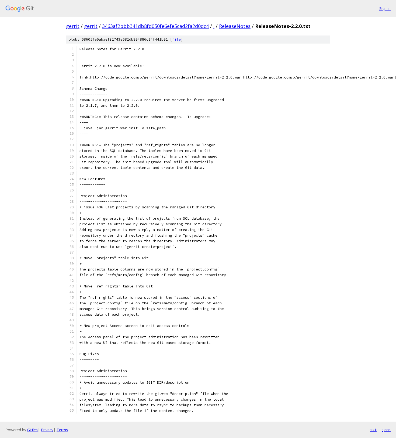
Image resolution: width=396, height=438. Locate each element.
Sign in (385, 8)
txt (373, 429)
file (176, 39)
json (386, 429)
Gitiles (32, 429)
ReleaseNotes (235, 26)
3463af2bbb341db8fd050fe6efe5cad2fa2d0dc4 (155, 26)
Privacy (47, 429)
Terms (62, 429)
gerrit (72, 26)
